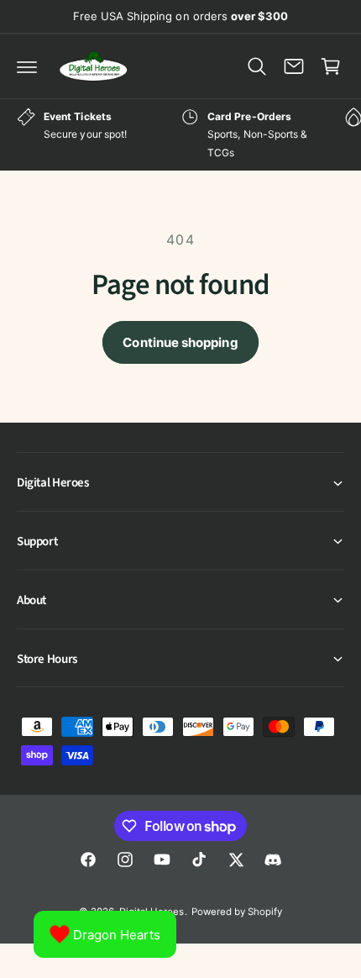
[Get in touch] (293, 66)
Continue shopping (180, 342)
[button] (26, 66)
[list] (180, 135)
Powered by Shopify (236, 912)
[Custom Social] (272, 859)
